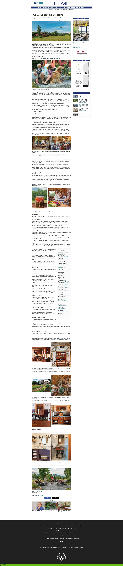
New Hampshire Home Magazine (61, 2)
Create (59, 528)
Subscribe (41, 3)
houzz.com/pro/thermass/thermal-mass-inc (63, 259)
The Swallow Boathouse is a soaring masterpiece (84, 113)
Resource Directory (80, 7)
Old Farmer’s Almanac (74, 547)
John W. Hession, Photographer (50, 20)
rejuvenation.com (66, 295)
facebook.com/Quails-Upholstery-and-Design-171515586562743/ (64, 290)
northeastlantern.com (61, 278)
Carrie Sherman (41, 20)
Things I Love (55, 528)
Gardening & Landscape (82, 102)
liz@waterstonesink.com (62, 273)
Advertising (52, 538)
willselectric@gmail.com (61, 314)
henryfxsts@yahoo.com (61, 308)
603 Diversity (64, 547)
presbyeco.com (66, 287)
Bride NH (59, 547)
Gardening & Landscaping (48, 7)
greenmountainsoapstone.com (63, 264)
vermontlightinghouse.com (62, 305)
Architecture (40, 495)
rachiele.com (66, 292)
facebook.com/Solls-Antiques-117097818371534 (64, 300)
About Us (47, 538)
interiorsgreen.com (66, 269)
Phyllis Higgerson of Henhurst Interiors (62, 20)
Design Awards (66, 7)
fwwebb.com (65, 261)
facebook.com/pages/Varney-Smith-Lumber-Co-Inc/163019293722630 (63, 311)
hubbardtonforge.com (61, 267)
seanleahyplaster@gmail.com (62, 297)
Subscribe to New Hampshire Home (79, 42)
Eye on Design (64, 528)
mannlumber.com (66, 276)
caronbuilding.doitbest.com (62, 254)
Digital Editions (71, 9)
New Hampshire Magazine (44, 547)
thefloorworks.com (66, 302)
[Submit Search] (89, 3)
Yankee (69, 547)
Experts (73, 7)
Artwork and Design (82, 105)
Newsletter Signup (76, 47)
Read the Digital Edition (77, 43)
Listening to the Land (51, 510)
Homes (39, 7)
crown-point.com (66, 256)
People (56, 7)
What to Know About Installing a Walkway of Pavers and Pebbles (83, 100)
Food (60, 7)
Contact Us (51, 9)
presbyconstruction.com (65, 282)
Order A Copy (56, 9)
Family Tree (81, 547)
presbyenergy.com (66, 284)
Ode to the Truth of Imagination (82, 96)
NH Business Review (53, 547)
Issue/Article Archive (63, 9)
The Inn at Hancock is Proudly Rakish (64, 511)
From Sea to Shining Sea (83, 104)
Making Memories (37, 510)
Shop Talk (50, 528)
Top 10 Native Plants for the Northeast (83, 109)
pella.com (64, 280)
